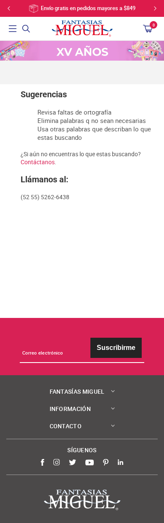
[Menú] (13, 29)
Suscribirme (116, 347)
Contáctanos (38, 162)
